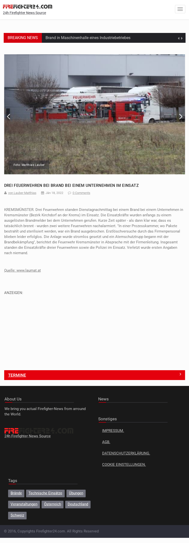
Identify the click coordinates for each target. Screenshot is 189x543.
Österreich (52, 504)
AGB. (106, 442)
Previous (11, 114)
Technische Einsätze (45, 493)
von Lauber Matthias (22, 193)
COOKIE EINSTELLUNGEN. (124, 465)
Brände (16, 493)
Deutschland (78, 504)
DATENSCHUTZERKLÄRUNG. (126, 453)
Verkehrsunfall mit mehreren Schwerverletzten (85, 39)
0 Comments (81, 193)
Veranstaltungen (24, 504)
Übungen (76, 493)
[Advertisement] (94, 329)
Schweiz (17, 515)
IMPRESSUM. (113, 431)
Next (178, 114)
